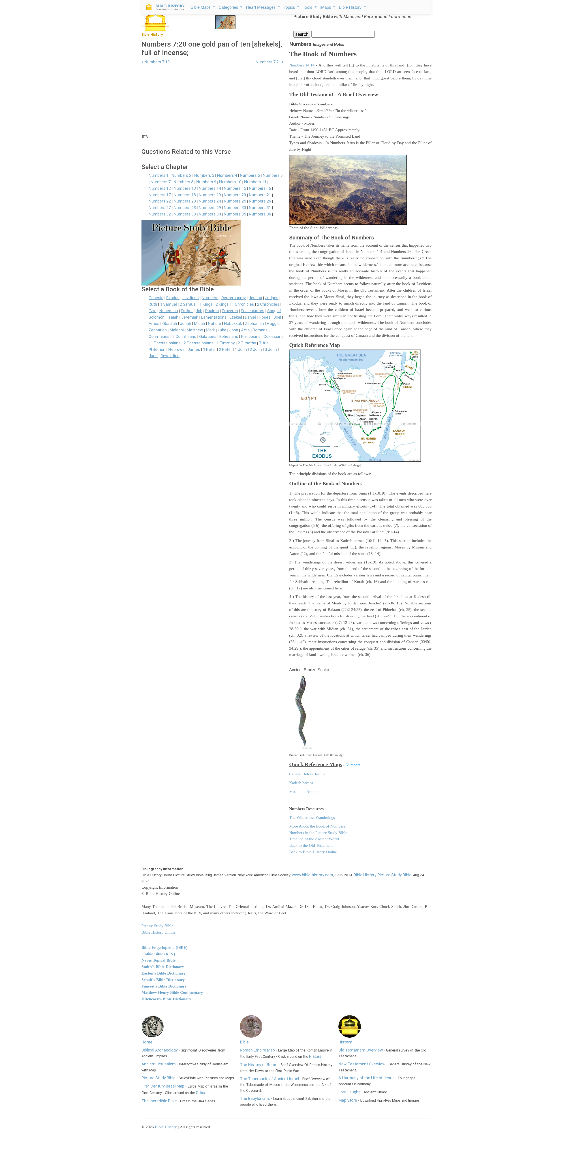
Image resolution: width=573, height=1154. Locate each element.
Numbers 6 (273, 175)
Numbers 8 (183, 181)
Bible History (166, 1127)
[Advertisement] (212, 96)
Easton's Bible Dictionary (163, 973)
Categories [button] (229, 7)
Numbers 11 (255, 181)
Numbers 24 (210, 201)
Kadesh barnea (301, 783)
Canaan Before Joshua (307, 774)
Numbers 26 (260, 201)
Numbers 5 (250, 175)
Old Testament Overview (360, 1050)
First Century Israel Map (162, 1086)
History (345, 1042)
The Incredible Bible (159, 1101)
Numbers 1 (159, 175)
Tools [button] (308, 7)
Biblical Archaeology (159, 1050)
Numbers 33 (185, 214)
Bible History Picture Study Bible (382, 874)
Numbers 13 (185, 188)
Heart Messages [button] (261, 7)
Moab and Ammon (304, 791)
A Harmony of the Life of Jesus (366, 1077)
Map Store (347, 1100)
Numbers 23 (185, 201)
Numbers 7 (161, 181)
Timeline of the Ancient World (314, 839)
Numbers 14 (210, 188)
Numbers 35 (235, 214)
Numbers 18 (185, 194)
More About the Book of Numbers (317, 826)
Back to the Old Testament (311, 845)
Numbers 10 (230, 181)
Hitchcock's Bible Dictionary (166, 999)
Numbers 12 (160, 188)
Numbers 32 (160, 214)
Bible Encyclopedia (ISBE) (164, 947)
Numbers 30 (235, 207)
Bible (244, 1042)
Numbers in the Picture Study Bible (318, 832)
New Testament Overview (361, 1064)
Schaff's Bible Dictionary (163, 979)
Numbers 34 (210, 214)
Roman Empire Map (257, 1050)
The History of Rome (258, 1064)
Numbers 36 (260, 214)
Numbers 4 (227, 175)
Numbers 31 (260, 207)
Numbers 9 (206, 181)
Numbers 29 (210, 207)
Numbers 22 (160, 201)
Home (146, 1042)
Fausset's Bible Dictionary (164, 986)
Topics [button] (290, 7)
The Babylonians (255, 1098)
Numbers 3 (204, 175)
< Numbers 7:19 (155, 62)
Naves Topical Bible (158, 960)
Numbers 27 (160, 207)
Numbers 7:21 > (270, 62)
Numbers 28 (185, 207)
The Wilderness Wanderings (312, 817)
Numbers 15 (235, 188)
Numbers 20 (235, 194)
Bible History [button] (351, 7)
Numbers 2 (181, 175)
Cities (201, 1092)
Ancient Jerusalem (158, 1064)
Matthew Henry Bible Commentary (172, 992)
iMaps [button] (326, 7)
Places (315, 1056)
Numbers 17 (160, 194)
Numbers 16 (260, 188)
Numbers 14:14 (301, 65)
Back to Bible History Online (313, 852)
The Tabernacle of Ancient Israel (269, 1078)
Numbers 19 (210, 194)
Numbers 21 (260, 194)
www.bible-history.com (312, 874)
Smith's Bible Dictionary (162, 966)
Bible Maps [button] (201, 7)
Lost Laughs (349, 1092)
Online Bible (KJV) (158, 954)
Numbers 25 (235, 201)
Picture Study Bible (158, 1077)
